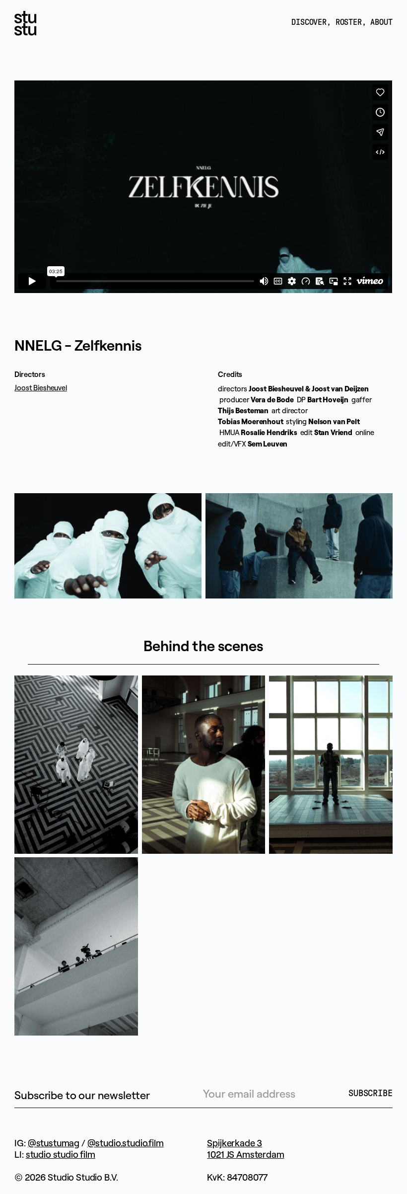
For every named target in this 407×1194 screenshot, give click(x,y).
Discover (309, 22)
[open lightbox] (108, 545)
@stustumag (53, 1143)
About (381, 22)
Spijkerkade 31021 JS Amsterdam (245, 1148)
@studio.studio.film (125, 1143)
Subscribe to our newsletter (82, 1095)
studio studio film (60, 1154)
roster (349, 22)
